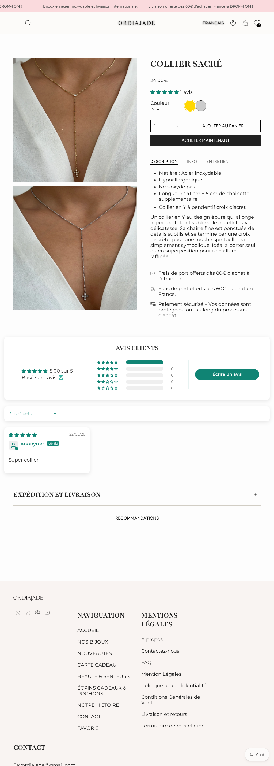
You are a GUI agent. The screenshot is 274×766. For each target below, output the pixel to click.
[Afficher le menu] (16, 23)
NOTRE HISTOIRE (98, 705)
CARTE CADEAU (96, 665)
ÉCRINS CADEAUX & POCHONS (101, 690)
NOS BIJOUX (92, 642)
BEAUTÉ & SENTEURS (103, 676)
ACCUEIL (88, 630)
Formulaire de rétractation (173, 725)
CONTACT (89, 716)
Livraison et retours (164, 714)
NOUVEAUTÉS (94, 653)
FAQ (146, 662)
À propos (152, 639)
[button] (165, 92)
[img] (23, 435)
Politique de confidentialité (174, 685)
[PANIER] (245, 23)
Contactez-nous (160, 651)
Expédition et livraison (56, 494)
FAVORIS (87, 728)
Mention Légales (161, 674)
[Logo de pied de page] (28, 598)
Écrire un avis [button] (227, 374)
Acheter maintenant (206, 140)
